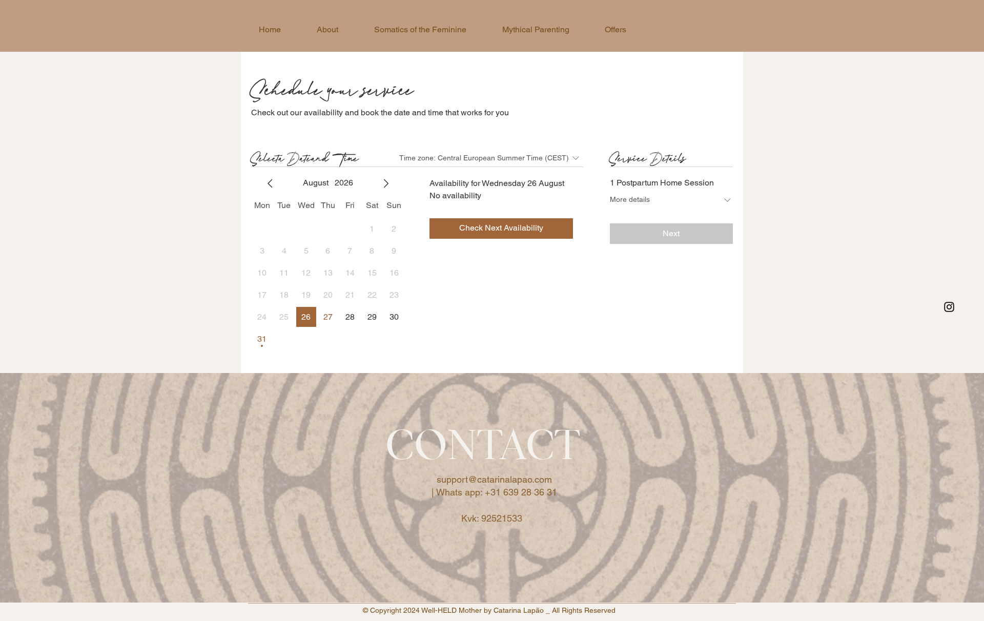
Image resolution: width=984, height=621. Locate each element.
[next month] (386, 183)
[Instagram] (949, 307)
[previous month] (270, 183)
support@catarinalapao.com (494, 479)
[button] (615, 29)
